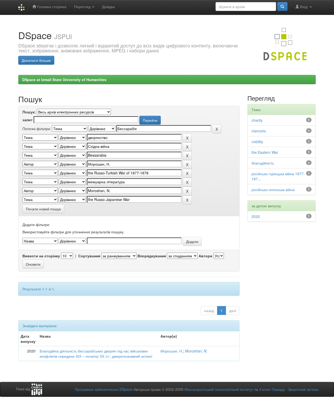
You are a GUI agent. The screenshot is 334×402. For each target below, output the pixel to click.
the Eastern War (265, 152)
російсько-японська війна (273, 189)
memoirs (259, 130)
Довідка (108, 6)
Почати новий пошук (43, 208)
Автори (205, 255)
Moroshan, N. (196, 351)
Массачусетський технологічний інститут (218, 389)
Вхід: (304, 6)
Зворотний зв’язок (303, 389)
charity (257, 120)
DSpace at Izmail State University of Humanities (64, 79)
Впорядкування (152, 255)
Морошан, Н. (171, 351)
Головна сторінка (51, 6)
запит (27, 119)
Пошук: (29, 111)
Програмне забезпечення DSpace (104, 389)
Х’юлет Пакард (271, 389)
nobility (257, 141)
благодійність (263, 163)
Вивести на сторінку (41, 255)
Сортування (89, 255)
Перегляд (83, 6)
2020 (256, 216)
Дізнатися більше (36, 60)
